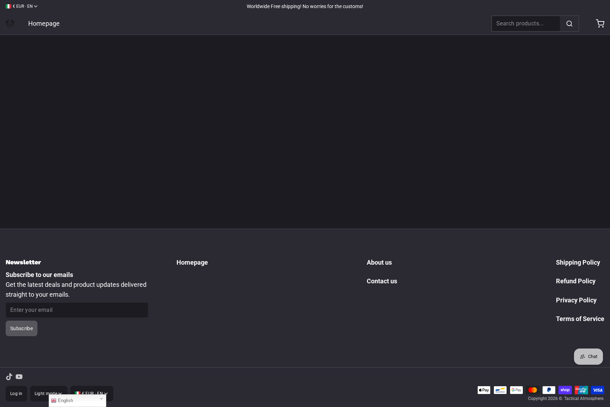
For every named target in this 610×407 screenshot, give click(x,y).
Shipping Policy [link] (578, 262)
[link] (10, 23)
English (64, 400)
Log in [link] (16, 393)
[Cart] (597, 23)
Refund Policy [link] (576, 281)
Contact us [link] (382, 281)
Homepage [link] (44, 23)
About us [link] (379, 262)
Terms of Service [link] (580, 318)
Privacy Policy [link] (576, 300)
